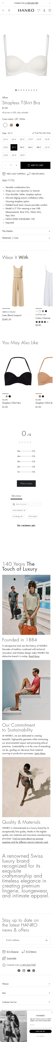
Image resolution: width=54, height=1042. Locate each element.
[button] (26, 451)
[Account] (44, 10)
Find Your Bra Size (42, 133)
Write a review (26, 483)
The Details (7, 231)
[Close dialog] (52, 1012)
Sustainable (11, 958)
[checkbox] (32, 516)
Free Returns (38, 174)
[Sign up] (46, 940)
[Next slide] (50, 3)
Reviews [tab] (16, 496)
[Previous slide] (3, 3)
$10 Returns (31, 952)
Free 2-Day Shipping (16, 174)
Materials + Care (10, 238)
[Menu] (3, 10)
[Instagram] (23, 970)
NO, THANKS (40, 1036)
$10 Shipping (12, 952)
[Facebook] (19, 970)
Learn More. (40, 753)
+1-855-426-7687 (31, 3)
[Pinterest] (33, 970)
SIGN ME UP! (40, 1031)
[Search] (9, 10)
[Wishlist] (38, 10)
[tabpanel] (26, 529)
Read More (34, 656)
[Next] (47, 383)
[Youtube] (28, 970)
